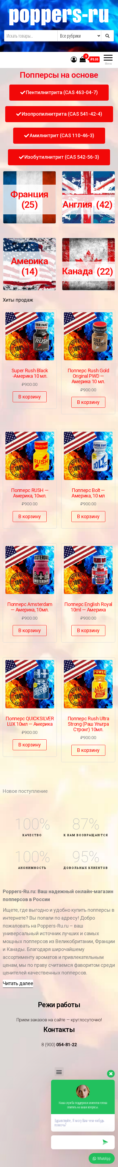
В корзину (29, 397)
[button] (59, 93)
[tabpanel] (59, 546)
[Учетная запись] (74, 59)
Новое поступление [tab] (25, 791)
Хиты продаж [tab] (18, 300)
